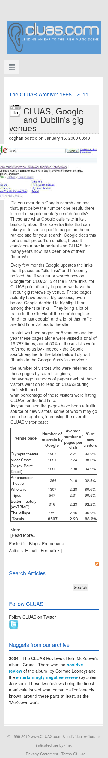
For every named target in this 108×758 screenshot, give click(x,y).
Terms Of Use (73, 754)
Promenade (53, 543)
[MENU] (12, 67)
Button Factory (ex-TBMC (24, 504)
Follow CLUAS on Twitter (32, 617)
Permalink (50, 550)
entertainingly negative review (47, 677)
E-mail (31, 550)
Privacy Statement (42, 754)
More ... (17, 530)
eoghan (16, 138)
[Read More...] (24, 535)
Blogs (34, 543)
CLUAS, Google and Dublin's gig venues (46, 119)
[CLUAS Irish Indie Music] (54, 37)
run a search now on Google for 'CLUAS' (47, 278)
